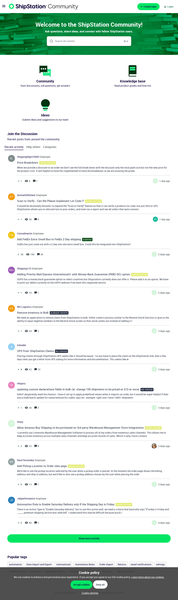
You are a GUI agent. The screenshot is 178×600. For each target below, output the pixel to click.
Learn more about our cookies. (147, 577)
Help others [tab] (33, 147)
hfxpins (21, 383)
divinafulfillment (26, 195)
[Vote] (18, 180)
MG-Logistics (24, 307)
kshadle (21, 345)
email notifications (141, 564)
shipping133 (24, 268)
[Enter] (50, 41)
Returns (122, 564)
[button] (89, 593)
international (63, 564)
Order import (106, 564)
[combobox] (89, 41)
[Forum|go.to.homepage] (43, 6)
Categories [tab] (49, 147)
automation (15, 564)
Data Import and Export (39, 564)
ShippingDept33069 (28, 157)
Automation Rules (85, 564)
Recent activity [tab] (14, 147)
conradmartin (24, 233)
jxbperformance (26, 498)
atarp (20, 422)
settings (160, 564)
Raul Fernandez (25, 460)
